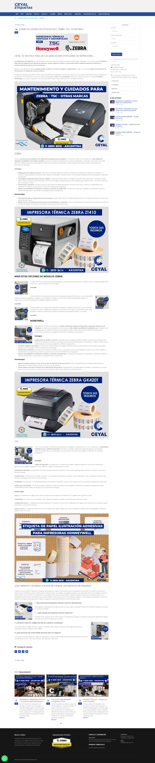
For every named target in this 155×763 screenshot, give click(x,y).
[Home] (23, 6)
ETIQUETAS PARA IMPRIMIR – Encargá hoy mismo (29, 700)
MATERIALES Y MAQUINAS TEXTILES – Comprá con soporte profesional (126, 109)
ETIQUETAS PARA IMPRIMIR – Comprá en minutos (93, 700)
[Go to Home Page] (15, 18)
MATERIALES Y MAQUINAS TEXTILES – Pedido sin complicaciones (126, 101)
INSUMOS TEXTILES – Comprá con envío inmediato (63, 700)
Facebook (16, 651)
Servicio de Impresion (104, 14)
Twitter (19, 651)
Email (26, 651)
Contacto (36, 14)
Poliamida (52, 14)
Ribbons (60, 14)
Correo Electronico (116, 35)
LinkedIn (23, 651)
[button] (61, 723)
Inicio (17, 14)
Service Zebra (67, 14)
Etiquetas (44, 14)
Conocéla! (33, 287)
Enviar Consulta (116, 54)
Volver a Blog (20, 25)
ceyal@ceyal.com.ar (127, 742)
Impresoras (78, 14)
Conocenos (29, 14)
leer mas (21, 719)
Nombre (113, 28)
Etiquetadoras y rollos (89, 14)
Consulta (113, 43)
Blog (22, 14)
